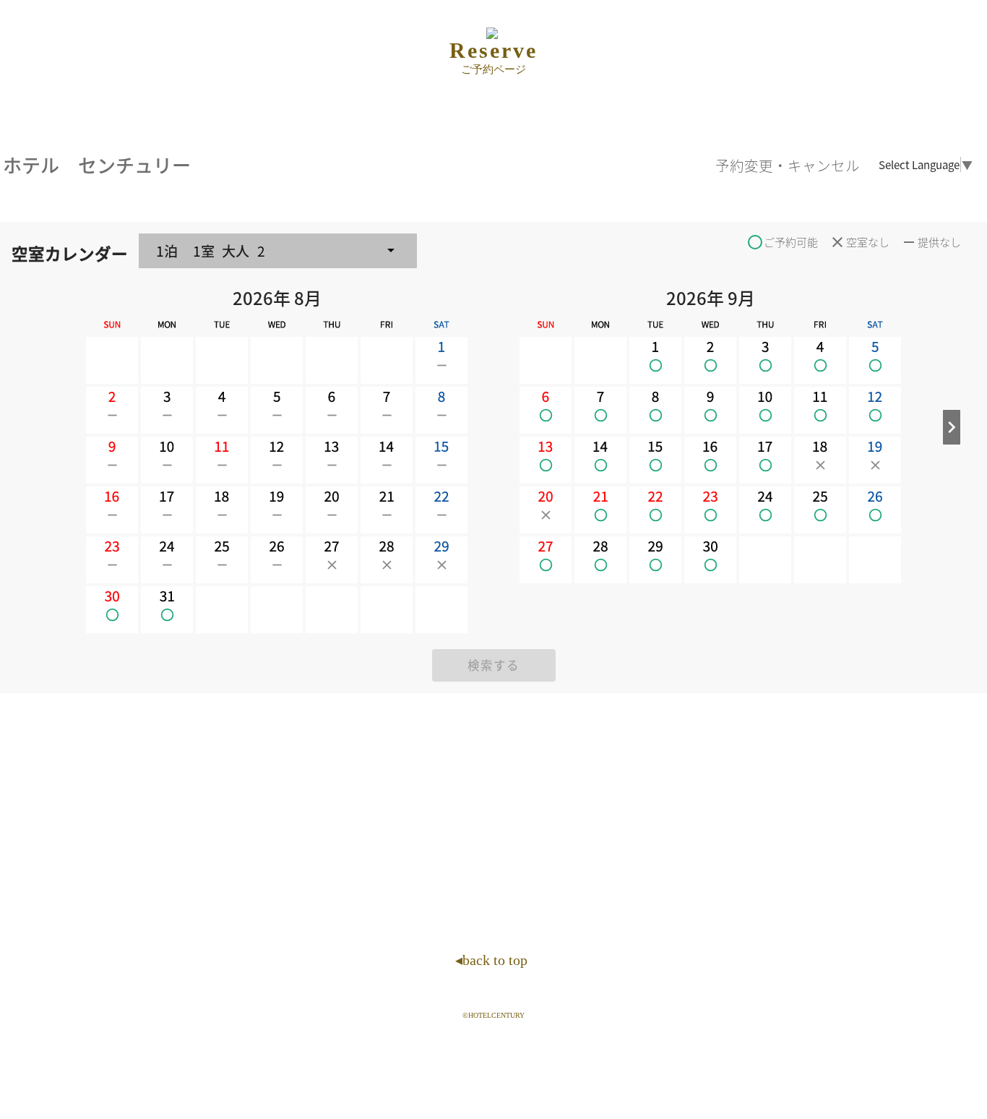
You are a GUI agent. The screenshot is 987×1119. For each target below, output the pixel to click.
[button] (278, 250)
